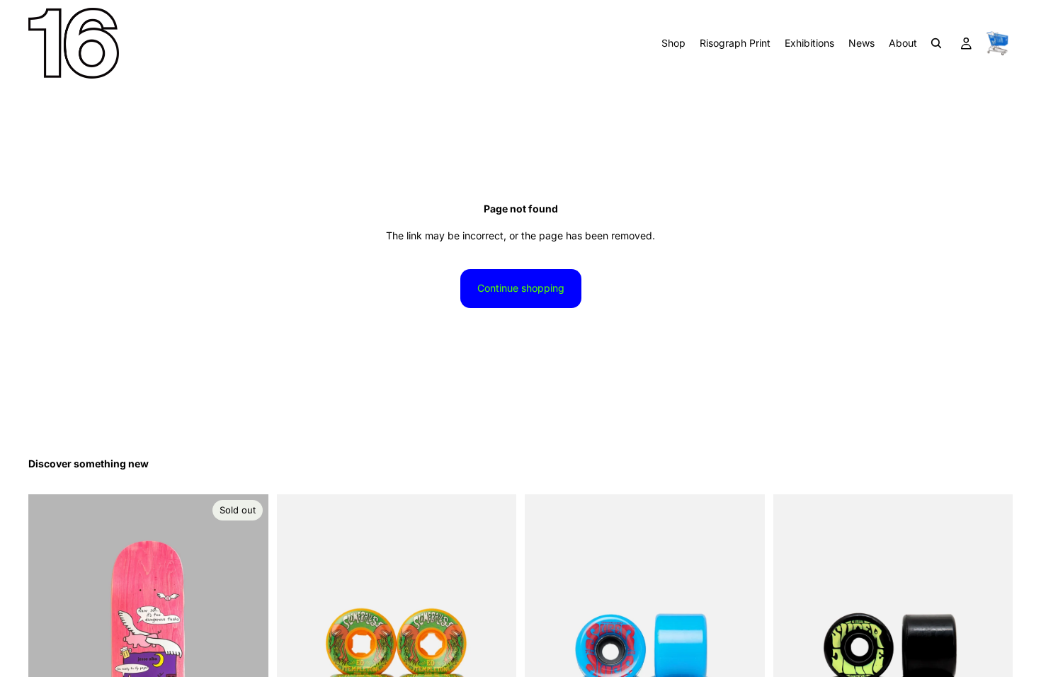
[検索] (936, 43)
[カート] (997, 43)
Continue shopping (520, 288)
